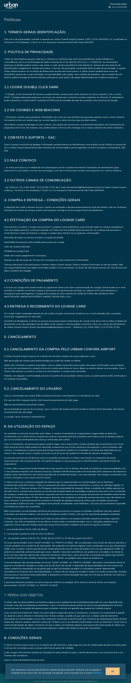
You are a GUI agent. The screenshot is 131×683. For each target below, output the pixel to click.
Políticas (96, 673)
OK (112, 671)
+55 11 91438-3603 (119, 7)
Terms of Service (87, 681)
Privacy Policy (73, 681)
